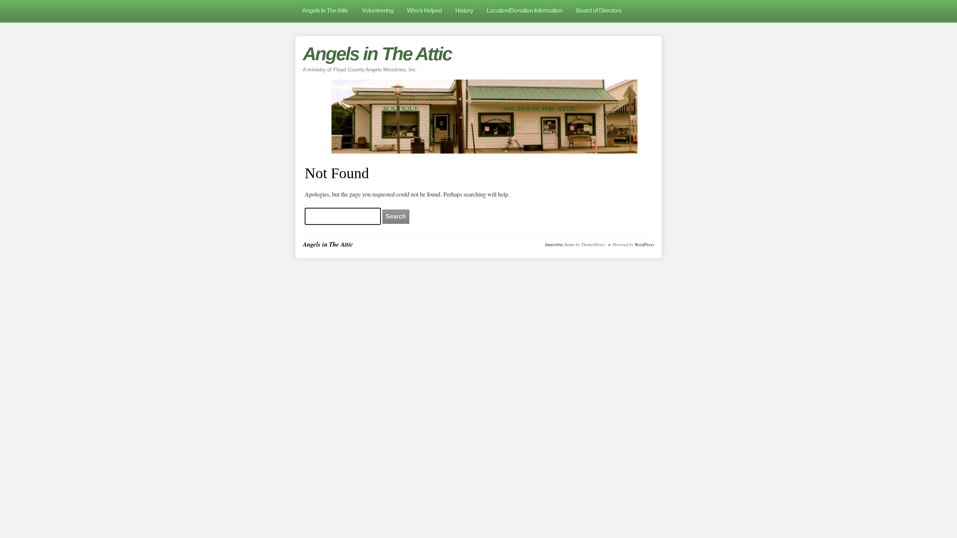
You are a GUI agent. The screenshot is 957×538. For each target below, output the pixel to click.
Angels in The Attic (377, 53)
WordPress (644, 244)
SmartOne (554, 244)
